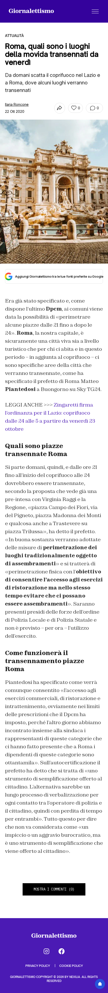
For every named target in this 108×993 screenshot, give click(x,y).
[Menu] (95, 11)
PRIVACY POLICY (38, 966)
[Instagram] (46, 951)
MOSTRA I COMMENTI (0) (54, 889)
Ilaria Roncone (17, 104)
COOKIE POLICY (71, 966)
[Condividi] (59, 108)
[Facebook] (62, 951)
